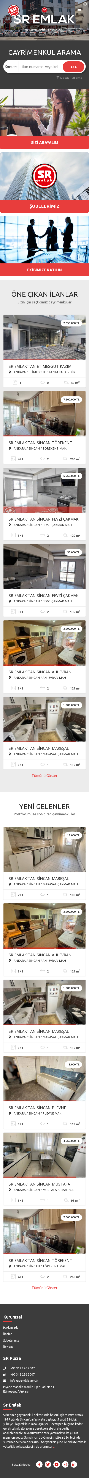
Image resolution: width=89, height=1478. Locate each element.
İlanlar (7, 1334)
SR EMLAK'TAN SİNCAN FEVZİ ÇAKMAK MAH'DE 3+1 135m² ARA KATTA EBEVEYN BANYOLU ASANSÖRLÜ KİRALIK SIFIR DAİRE (43, 596)
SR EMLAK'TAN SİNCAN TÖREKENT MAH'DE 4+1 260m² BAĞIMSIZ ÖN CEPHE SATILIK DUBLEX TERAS (40, 443)
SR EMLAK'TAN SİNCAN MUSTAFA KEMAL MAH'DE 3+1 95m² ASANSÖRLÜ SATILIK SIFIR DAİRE (44, 1184)
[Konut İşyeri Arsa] (11, 66)
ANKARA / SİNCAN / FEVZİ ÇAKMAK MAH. (42, 525)
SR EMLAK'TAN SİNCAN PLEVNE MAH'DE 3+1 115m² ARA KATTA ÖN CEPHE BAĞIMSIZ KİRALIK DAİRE (40, 1108)
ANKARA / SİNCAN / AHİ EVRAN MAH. (40, 677)
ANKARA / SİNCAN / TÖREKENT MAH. (40, 448)
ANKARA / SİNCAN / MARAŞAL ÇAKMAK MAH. (45, 754)
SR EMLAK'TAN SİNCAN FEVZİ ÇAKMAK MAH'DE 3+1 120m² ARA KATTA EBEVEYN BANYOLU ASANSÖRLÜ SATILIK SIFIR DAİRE (43, 519)
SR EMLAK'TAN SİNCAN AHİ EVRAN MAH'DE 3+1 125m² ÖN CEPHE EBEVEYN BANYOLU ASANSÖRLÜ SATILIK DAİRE (40, 672)
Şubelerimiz (11, 1340)
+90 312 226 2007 (22, 1368)
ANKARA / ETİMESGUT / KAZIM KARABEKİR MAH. (42, 372)
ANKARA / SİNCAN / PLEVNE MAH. (37, 1113)
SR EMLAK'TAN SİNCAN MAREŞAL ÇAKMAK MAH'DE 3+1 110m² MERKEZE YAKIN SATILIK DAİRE (43, 749)
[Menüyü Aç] (79, 10)
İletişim (8, 1347)
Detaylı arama (70, 78)
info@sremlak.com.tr (24, 1380)
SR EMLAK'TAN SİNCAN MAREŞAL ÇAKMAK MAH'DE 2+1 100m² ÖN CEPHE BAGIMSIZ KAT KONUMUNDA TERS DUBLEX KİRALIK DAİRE (44, 879)
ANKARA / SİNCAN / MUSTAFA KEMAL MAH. (44, 1190)
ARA (73, 67)
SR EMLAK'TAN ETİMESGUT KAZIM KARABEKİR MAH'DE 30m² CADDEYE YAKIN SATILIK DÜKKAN (41, 367)
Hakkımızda (10, 1327)
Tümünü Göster (44, 775)
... (54, 1446)
